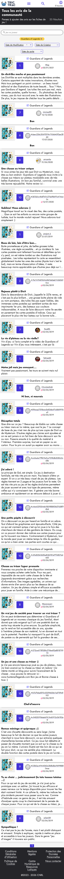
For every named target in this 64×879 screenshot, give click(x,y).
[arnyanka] (38, 160)
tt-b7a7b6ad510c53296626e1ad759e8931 (47, 694)
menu (29, 3)
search (43, 3)
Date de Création (43, 45)
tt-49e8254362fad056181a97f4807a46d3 (47, 556)
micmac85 (47, 112)
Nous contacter (53, 861)
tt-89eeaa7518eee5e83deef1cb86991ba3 (47, 411)
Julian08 (47, 817)
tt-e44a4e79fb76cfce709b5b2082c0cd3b (47, 459)
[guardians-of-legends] (7, 63)
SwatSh (47, 329)
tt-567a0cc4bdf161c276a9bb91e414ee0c (47, 198)
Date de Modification (15, 45)
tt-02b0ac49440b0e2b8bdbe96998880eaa (47, 767)
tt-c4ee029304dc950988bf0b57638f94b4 (47, 508)
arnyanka (47, 159)
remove (57, 45)
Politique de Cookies (10, 863)
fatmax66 (47, 357)
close (41, 39)
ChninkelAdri (47, 387)
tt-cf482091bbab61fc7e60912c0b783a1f (47, 718)
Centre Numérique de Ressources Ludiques (32, 865)
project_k (47, 233)
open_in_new (27, 58)
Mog (47, 64)
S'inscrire (59, 6)
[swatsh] (37, 330)
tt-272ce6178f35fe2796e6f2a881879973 (47, 652)
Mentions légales (32, 853)
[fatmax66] (37, 359)
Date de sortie (28, 51)
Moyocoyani (47, 603)
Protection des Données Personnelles (53, 854)
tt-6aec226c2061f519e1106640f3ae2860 (47, 136)
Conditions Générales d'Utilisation (11, 854)
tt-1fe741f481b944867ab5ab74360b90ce (47, 281)
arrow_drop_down (30, 45)
